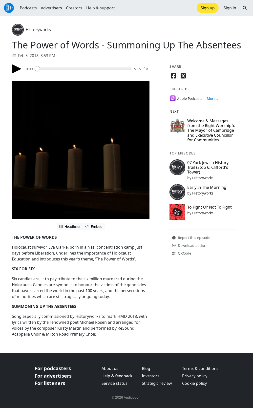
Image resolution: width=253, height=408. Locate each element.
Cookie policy (194, 383)
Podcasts (28, 8)
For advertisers (53, 375)
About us (110, 368)
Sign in (230, 8)
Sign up (208, 8)
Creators (74, 8)
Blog (146, 368)
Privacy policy (194, 376)
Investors (150, 376)
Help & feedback (117, 376)
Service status (114, 383)
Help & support (100, 8)
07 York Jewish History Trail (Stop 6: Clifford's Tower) (208, 167)
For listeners (50, 383)
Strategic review (157, 383)
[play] (17, 68)
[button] (244, 8)
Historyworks (38, 29)
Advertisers (51, 8)
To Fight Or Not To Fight (209, 207)
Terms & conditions (200, 368)
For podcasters (53, 368)
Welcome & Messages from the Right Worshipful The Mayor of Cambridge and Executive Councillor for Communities (211, 130)
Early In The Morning (206, 187)
